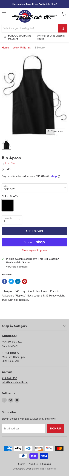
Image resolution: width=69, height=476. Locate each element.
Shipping (46, 463)
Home (5, 47)
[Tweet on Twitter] (11, 281)
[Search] (62, 28)
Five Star (10, 163)
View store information (17, 267)
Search (21, 463)
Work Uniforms (22, 47)
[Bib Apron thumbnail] (6, 143)
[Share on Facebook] (4, 281)
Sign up (55, 428)
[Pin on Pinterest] (24, 281)
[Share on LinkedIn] (18, 281)
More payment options (34, 250)
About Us (33, 463)
